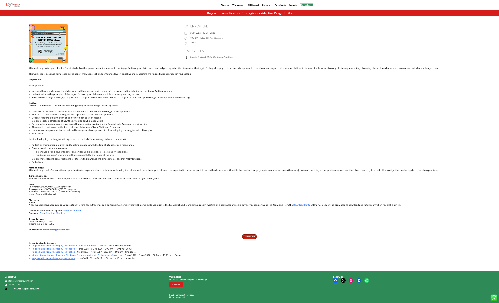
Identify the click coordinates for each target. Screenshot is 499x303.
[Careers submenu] (270, 5)
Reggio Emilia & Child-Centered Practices (211, 57)
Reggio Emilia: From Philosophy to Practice (53, 245)
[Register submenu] (312, 5)
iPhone (66, 210)
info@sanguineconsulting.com (20, 281)
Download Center (302, 204)
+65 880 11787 (14, 284)
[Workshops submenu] (244, 5)
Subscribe (176, 284)
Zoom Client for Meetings (52, 213)
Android (77, 210)
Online (193, 42)
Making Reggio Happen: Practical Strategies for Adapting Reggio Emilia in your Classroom (77, 255)
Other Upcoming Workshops (54, 229)
